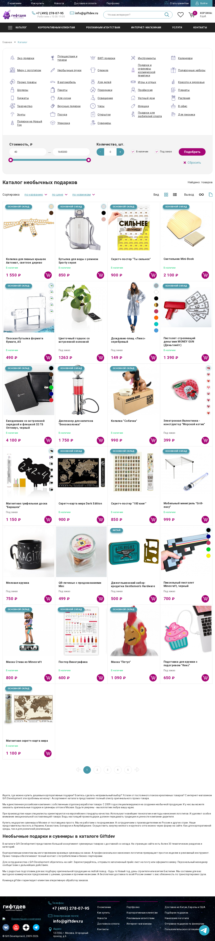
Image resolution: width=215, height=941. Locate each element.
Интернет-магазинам (139, 923)
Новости (59, 3)
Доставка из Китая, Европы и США (185, 907)
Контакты (103, 929)
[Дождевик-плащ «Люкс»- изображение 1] (134, 307)
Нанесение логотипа (177, 918)
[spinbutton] (110, 152)
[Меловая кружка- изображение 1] (29, 551)
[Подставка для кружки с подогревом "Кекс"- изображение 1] (186, 631)
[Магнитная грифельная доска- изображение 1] (29, 472)
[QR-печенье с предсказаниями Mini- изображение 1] (81, 551)
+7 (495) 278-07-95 (71, 908)
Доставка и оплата (85, 3)
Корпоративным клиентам (142, 912)
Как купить (37, 3)
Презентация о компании (26, 919)
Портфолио (113, 3)
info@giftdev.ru (68, 921)
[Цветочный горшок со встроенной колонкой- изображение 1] (81, 307)
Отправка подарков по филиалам (184, 923)
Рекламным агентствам (140, 918)
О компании (14, 3)
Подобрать (192, 152)
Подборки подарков (176, 912)
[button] (120, 152)
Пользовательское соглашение (183, 929)
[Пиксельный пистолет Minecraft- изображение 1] (186, 551)
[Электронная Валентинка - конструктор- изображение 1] (186, 389)
